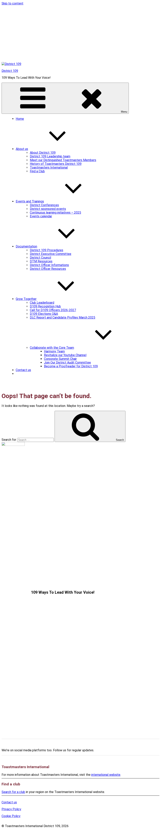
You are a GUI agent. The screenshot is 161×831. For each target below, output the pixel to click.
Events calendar (41, 216)
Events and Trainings (30, 201)
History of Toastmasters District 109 (55, 164)
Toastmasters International (49, 167)
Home (20, 119)
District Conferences (44, 205)
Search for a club (13, 792)
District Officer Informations (49, 265)
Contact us (23, 370)
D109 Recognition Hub (45, 306)
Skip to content (12, 3)
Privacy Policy (11, 809)
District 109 (10, 71)
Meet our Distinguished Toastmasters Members (63, 160)
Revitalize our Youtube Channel (65, 355)
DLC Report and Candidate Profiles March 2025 (62, 317)
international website (105, 775)
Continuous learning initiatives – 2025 (55, 212)
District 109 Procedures (46, 250)
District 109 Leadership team (50, 156)
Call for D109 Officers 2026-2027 (53, 310)
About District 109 (43, 152)
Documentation (26, 246)
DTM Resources (41, 261)
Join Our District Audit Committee (67, 362)
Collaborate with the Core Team (52, 348)
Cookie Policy (11, 816)
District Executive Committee (50, 254)
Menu (124, 111)
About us (22, 149)
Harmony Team (54, 351)
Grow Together (26, 299)
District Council (40, 257)
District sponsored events (48, 209)
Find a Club (37, 171)
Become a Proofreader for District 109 (71, 366)
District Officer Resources (48, 269)
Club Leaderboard (42, 302)
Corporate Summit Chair (60, 359)
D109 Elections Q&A (44, 314)
